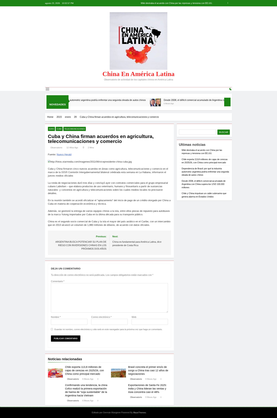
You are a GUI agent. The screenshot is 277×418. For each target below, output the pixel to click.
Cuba (59, 129)
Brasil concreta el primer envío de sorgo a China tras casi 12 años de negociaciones (148, 370)
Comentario (57, 281)
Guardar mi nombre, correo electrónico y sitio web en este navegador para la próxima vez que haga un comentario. (108, 329)
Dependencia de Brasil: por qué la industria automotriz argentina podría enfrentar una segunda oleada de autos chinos (205, 171)
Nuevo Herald (64, 154)
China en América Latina (138, 74)
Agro (51, 129)
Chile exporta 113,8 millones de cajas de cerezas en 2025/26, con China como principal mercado (166, 3)
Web (134, 317)
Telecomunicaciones (74, 129)
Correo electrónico (101, 317)
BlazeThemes (139, 412)
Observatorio (56, 147)
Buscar (223, 132)
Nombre (56, 317)
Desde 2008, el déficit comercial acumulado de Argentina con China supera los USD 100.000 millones (199, 100)
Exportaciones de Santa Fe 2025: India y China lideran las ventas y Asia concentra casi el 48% (147, 389)
